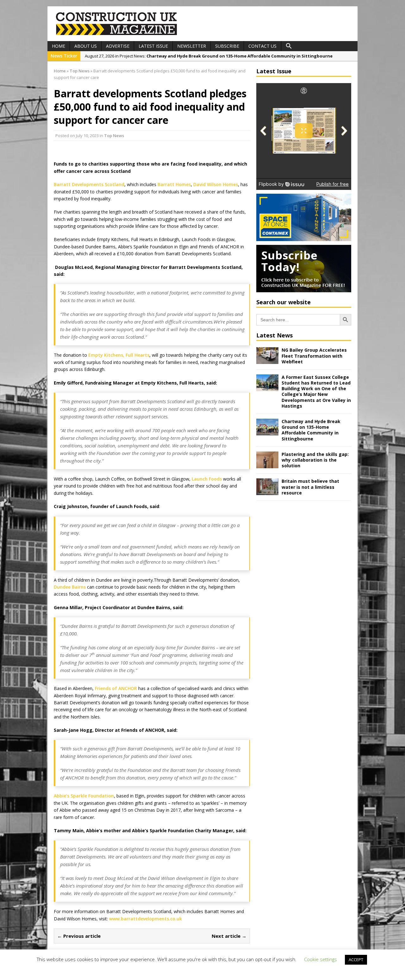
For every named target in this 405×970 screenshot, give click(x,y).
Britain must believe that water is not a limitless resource (310, 486)
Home (58, 46)
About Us (85, 46)
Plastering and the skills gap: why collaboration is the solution (315, 460)
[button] (288, 46)
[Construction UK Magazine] (117, 34)
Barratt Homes (174, 184)
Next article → (229, 936)
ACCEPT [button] (356, 959)
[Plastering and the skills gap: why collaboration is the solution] (267, 464)
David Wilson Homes (215, 184)
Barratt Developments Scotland (89, 184)
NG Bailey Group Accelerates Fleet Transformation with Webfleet (314, 355)
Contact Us (262, 46)
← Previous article (79, 936)
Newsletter (191, 46)
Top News (114, 135)
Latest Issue (153, 46)
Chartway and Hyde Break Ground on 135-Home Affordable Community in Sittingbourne (311, 430)
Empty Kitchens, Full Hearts (118, 355)
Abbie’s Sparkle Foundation (84, 796)
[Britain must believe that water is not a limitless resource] (267, 491)
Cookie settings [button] (320, 959)
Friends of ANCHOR (116, 688)
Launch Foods (207, 479)
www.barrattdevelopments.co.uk (145, 919)
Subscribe (227, 46)
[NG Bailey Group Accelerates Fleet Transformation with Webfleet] (267, 360)
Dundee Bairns (70, 587)
